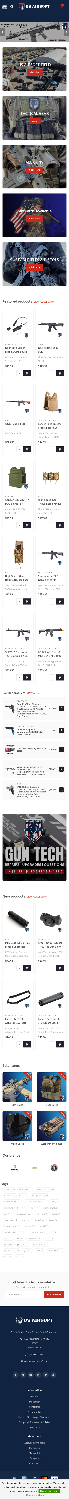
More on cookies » (35, 1495)
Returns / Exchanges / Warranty (34, 1417)
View (34, 121)
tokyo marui (55, 1250)
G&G (23, 1195)
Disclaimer (34, 1401)
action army (50, 1207)
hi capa (53, 1220)
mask (49, 1238)
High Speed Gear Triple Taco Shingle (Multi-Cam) (49, 503)
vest (7, 1256)
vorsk (20, 1256)
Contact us (34, 1406)
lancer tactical (34, 1232)
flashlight (41, 1214)
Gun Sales (8, 1073)
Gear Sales (42, 1073)
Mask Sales (8, 1112)
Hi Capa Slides (40, 1195)
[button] (2, 32)
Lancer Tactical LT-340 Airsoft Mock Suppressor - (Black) (49, 1023)
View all (32, 693)
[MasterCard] (44, 1478)
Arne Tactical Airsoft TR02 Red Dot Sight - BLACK (50, 946)
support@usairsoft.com (36, 1361)
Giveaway (34, 1427)
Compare (34, 1458)
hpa (43, 1226)
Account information (34, 1442)
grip (25, 1220)
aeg (8, 1214)
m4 (20, 1238)
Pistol (8, 1207)
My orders (34, 1447)
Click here (34, 267)
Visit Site (34, 72)
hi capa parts (11, 1226)
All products (35, 1463)
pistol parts (39, 1244)
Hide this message (49, 1491)
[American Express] (14, 1478)
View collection (44, 302)
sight (27, 1250)
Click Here (34, 169)
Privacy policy (34, 1411)
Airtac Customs (45, 1189)
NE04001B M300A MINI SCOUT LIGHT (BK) (16, 351)
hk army (29, 1226)
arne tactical (24, 1214)
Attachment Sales (46, 1112)
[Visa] (54, 1478)
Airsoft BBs (25, 1189)
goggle (56, 1214)
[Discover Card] (34, 1478)
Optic (54, 1201)
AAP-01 (9, 1189)
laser (52, 1232)
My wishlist (34, 1452)
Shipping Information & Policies (34, 1422)
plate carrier (11, 1250)
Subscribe (55, 1294)
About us (34, 1396)
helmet (39, 1220)
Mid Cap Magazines (35, 1201)
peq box (22, 1244)
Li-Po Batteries (12, 1201)
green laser (10, 1220)
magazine (34, 1238)
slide (39, 1250)
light (8, 1238)
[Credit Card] (24, 1478)
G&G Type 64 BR (15, 423)
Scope (34, 1207)
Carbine (9, 1195)
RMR (21, 1207)
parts (8, 1244)
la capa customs (13, 1232)
